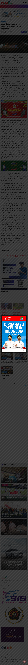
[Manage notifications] (24, 661)
